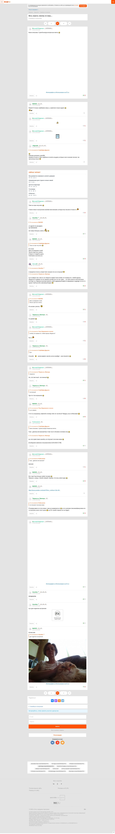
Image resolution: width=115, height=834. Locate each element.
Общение (31, 12)
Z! (34, 264)
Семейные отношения (45, 12)
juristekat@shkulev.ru (72, 823)
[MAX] (55, 700)
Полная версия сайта (35, 788)
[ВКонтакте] (52, 700)
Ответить (31, 95)
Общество (36, 12)
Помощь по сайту (34, 790)
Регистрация (57, 735)
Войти (57, 726)
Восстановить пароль (57, 730)
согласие (76, 5)
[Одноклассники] (59, 700)
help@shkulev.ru (39, 824)
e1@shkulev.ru (46, 821)
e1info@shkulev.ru (64, 823)
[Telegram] (62, 700)
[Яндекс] (57, 742)
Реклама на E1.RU (63, 788)
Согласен (83, 6)
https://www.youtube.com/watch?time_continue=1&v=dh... (44, 490)
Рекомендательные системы (35, 825)
